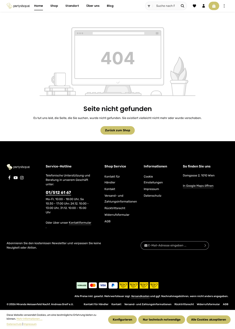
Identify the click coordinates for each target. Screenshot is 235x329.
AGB (107, 221)
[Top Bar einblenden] (224, 6)
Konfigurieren (122, 319)
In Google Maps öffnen (198, 185)
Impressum (151, 189)
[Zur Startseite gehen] (18, 6)
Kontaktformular (80, 222)
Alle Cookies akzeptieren (208, 319)
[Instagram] (22, 178)
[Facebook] (9, 178)
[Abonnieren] (205, 245)
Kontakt (109, 189)
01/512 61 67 (58, 192)
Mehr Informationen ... (29, 318)
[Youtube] (16, 178)
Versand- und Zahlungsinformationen (120, 198)
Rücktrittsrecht (114, 208)
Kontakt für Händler (112, 179)
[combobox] (166, 6)
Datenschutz (152, 195)
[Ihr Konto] (203, 6)
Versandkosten (140, 296)
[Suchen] (182, 6)
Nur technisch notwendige (161, 319)
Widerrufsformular (116, 214)
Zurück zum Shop (117, 130)
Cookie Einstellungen (153, 179)
